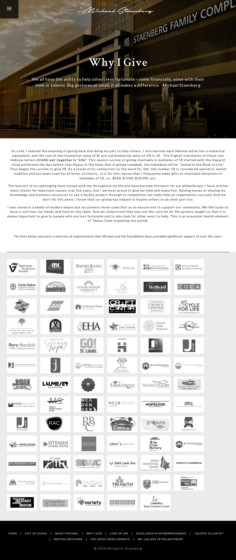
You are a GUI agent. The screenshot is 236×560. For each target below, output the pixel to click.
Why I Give (94, 533)
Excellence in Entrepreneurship (161, 533)
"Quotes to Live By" (209, 533)
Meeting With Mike (68, 539)
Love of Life (119, 533)
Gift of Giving (36, 533)
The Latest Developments (110, 539)
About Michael (67, 533)
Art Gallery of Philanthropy (160, 539)
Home (13, 533)
